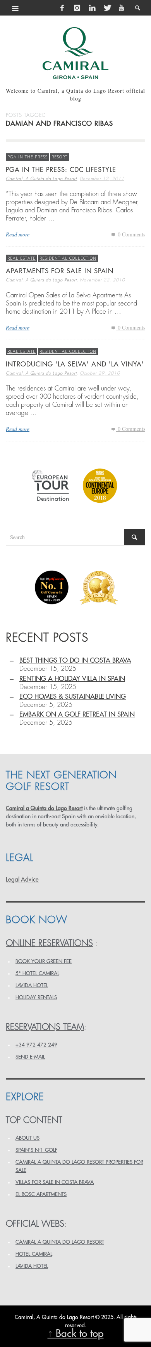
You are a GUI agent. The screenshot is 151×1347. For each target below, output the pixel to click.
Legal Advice (22, 880)
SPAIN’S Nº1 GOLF (36, 1150)
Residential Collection (67, 258)
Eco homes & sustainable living (72, 696)
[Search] (15, 8)
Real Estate (21, 258)
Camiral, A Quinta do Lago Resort (41, 179)
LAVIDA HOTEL (31, 985)
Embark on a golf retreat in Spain (77, 714)
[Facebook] (62, 8)
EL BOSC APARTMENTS (41, 1194)
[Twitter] (107, 8)
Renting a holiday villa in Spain (72, 678)
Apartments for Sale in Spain (59, 271)
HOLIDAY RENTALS (36, 997)
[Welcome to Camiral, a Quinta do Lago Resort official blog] (75, 53)
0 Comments (130, 234)
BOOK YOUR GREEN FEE (43, 961)
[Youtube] (121, 8)
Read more (17, 234)
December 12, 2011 (102, 179)
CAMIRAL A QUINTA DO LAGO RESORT (59, 1242)
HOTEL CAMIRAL (33, 1254)
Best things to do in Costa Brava (75, 660)
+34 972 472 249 (36, 1044)
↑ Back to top (76, 1333)
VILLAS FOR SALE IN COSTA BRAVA (54, 1182)
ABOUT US (27, 1137)
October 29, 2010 (100, 373)
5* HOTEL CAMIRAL (37, 973)
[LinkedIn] (92, 8)
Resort (59, 157)
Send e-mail (30, 1056)
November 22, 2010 (102, 280)
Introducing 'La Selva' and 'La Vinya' (75, 364)
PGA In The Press (27, 157)
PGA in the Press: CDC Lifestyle (61, 170)
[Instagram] (77, 8)
